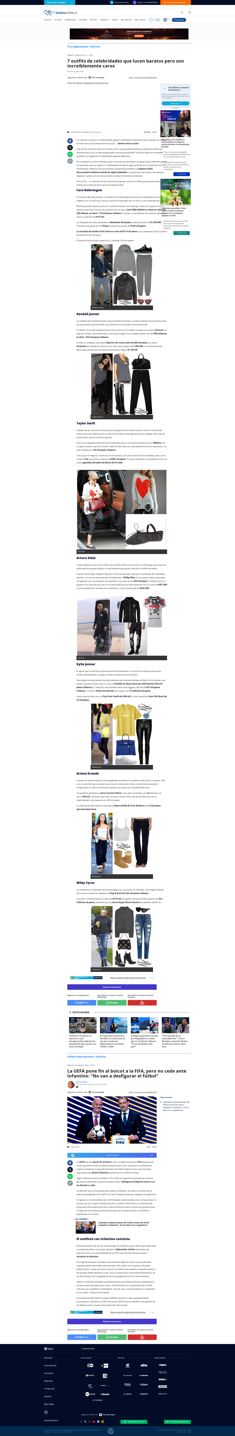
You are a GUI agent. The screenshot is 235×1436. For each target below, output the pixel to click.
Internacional (70, 20)
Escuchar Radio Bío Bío (176, 2)
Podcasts (48, 20)
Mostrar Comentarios (112, 987)
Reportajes (49, 1404)
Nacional (58, 20)
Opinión (115, 20)
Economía (83, 20)
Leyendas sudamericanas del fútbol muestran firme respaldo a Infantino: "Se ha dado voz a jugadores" (123, 1223)
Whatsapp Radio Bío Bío (179, 1422)
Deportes (93, 20)
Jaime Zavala (81, 1082)
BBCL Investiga (126, 20)
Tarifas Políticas (50, 1420)
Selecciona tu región (56, 2)
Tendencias (104, 20)
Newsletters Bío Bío (122, 2)
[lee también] (86, 1227)
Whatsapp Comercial (135, 1421)
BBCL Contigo (140, 20)
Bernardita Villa (77, 71)
